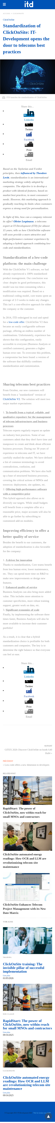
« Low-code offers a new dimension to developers (26, 765)
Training (7, 957)
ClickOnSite (18, 13)
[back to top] (48, 1116)
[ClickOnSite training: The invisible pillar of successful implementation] (27, 940)
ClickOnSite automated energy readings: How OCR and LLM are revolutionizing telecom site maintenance (26, 1083)
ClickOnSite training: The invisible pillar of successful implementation (23, 967)
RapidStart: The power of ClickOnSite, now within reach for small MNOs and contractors (24, 812)
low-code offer (16, 322)
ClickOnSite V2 (11, 399)
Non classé (8, 1014)
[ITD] (29, 4)
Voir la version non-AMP (42, 1113)
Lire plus (6, 975)
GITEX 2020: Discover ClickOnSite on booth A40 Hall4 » (28, 751)
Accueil (6, 13)
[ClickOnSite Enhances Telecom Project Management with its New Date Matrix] (27, 886)
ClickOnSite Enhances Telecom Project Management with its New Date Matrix (24, 908)
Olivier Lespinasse (23, 221)
